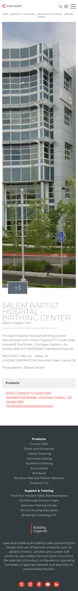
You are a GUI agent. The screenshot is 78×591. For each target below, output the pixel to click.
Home (5, 14)
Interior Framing (39, 453)
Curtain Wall (39, 444)
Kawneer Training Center (39, 505)
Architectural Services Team (39, 500)
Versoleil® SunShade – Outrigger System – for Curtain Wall (39, 399)
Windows (39, 473)
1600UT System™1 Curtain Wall (28, 393)
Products (39, 439)
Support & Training (39, 490)
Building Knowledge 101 (39, 515)
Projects (15, 14)
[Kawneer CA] (66, 6)
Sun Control (39, 468)
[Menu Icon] (74, 7)
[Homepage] (12, 5)
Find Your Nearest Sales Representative (39, 495)
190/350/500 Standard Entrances (29, 406)
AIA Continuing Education (39, 510)
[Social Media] (22, 584)
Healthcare (28, 14)
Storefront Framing (39, 463)
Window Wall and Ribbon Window (39, 478)
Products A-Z (39, 483)
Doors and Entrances (39, 448)
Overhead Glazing (39, 458)
